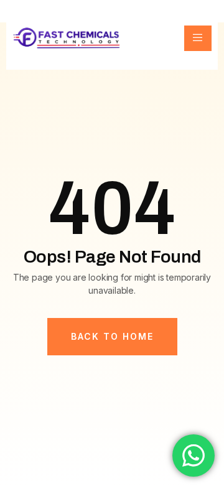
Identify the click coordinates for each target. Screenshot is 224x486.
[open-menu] (198, 38)
